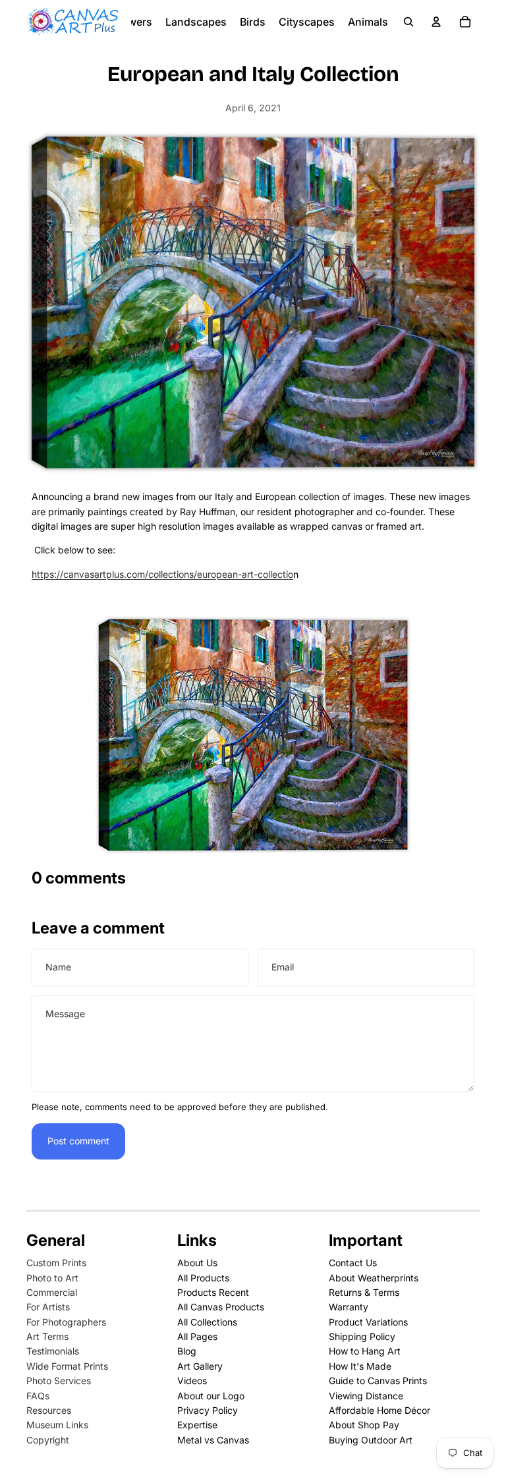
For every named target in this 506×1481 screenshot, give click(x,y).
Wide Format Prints (67, 1366)
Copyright (47, 1439)
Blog (186, 1350)
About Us (197, 1262)
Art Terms (47, 1336)
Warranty (348, 1306)
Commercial (51, 1292)
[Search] (408, 21)
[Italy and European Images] (253, 734)
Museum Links (57, 1424)
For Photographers (66, 1321)
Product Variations (368, 1321)
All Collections (207, 1321)
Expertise (197, 1424)
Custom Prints (56, 1262)
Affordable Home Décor (379, 1410)
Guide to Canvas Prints (378, 1380)
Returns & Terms (364, 1292)
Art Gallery (200, 1366)
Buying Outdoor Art (370, 1439)
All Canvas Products (220, 1306)
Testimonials (52, 1350)
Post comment (78, 1140)
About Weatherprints (373, 1277)
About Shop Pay (364, 1424)
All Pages (197, 1336)
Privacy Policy (207, 1410)
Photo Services (58, 1380)
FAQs (37, 1395)
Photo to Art (52, 1277)
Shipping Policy (362, 1336)
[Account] (436, 21)
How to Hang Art (365, 1350)
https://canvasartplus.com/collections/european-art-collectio (162, 574)
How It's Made (360, 1366)
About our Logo (210, 1395)
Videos (192, 1380)
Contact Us (353, 1262)
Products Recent (213, 1292)
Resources (48, 1410)
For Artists (48, 1306)
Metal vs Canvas (213, 1439)
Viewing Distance (366, 1395)
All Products (203, 1277)
